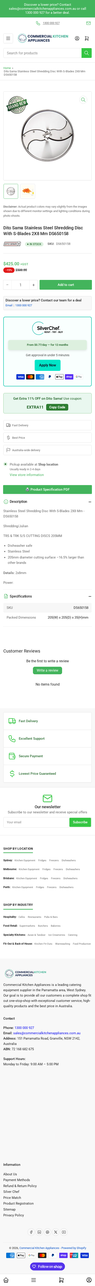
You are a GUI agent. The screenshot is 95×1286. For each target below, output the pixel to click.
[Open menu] (8, 38)
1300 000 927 (51, 23)
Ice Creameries (56, 935)
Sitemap (9, 1209)
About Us (10, 1174)
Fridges (42, 860)
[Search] (86, 53)
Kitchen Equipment (25, 860)
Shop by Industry (18, 904)
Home (7, 68)
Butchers (43, 925)
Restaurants (34, 917)
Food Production (82, 943)
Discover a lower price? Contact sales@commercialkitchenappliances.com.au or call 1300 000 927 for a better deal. (47, 9)
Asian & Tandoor (37, 935)
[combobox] (47, 53)
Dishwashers (69, 860)
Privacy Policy (13, 1215)
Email (9, 305)
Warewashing (62, 943)
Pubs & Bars (51, 917)
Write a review (47, 670)
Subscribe (80, 822)
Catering (72, 935)
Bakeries (56, 925)
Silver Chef (11, 1192)
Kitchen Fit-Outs (43, 943)
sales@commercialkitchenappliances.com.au (46, 1033)
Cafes (22, 917)
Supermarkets (27, 925)
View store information (27, 475)
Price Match (12, 1198)
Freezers (54, 860)
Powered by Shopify (73, 1248)
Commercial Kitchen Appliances (39, 1248)
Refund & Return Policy (20, 1186)
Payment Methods (16, 1180)
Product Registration (18, 1203)
